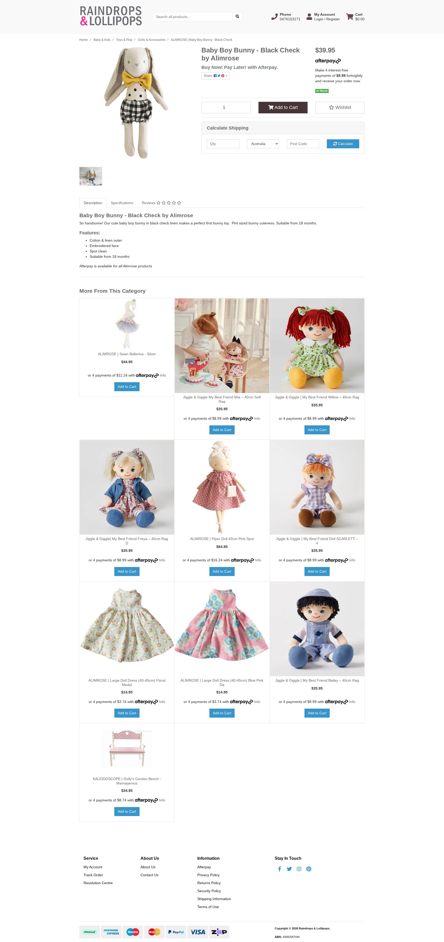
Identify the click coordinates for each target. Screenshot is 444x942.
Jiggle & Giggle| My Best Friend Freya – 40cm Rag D (127, 541)
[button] (285, 16)
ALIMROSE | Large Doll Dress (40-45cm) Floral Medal (126, 682)
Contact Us (150, 875)
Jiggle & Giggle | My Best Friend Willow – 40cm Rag (317, 397)
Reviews (149, 203)
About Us (148, 867)
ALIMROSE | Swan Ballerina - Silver (127, 354)
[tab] (92, 203)
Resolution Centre (98, 883)
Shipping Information (214, 899)
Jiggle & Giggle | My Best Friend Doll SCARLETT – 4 (317, 541)
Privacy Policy (208, 875)
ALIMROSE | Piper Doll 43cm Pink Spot (222, 539)
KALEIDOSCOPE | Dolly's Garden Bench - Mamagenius (127, 781)
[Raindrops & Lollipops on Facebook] (279, 869)
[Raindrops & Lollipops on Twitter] (289, 869)
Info (163, 375)
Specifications (122, 203)
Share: (209, 76)
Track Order (93, 875)
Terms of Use (208, 907)
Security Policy (209, 891)
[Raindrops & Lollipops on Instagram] (299, 869)
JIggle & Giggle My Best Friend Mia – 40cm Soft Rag (222, 399)
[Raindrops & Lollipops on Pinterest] (309, 869)
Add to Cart (285, 107)
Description (93, 203)
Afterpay (204, 867)
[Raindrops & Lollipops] (112, 16)
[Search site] (237, 16)
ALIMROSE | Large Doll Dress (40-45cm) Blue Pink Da (221, 682)
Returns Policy (209, 883)
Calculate (345, 144)
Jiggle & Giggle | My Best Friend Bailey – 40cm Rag (317, 680)
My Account (93, 867)
